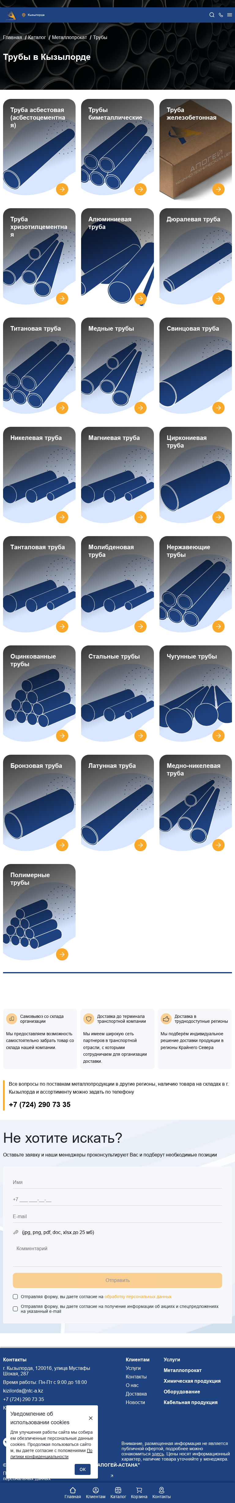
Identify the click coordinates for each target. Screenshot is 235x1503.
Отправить (118, 1280)
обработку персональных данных (138, 1296)
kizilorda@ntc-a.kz (23, 1390)
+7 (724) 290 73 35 (39, 1104)
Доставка (136, 1393)
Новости (135, 1402)
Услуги (133, 1368)
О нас (132, 1385)
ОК (83, 1469)
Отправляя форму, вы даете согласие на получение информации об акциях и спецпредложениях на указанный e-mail (119, 1309)
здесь (158, 1453)
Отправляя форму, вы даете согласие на (96, 1296)
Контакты (136, 1376)
